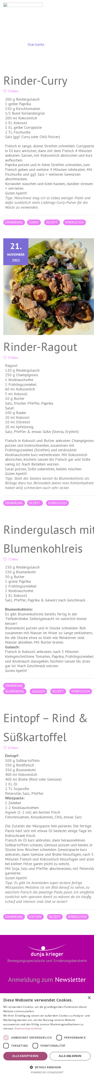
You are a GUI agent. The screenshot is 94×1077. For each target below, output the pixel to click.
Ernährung (14, 222)
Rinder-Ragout (40, 346)
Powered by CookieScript (47, 1072)
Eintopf (35, 917)
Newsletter (70, 979)
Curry (34, 222)
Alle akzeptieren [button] (25, 1056)
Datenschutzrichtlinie (28, 1028)
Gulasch (38, 691)
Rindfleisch (74, 222)
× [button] (89, 998)
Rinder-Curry (35, 80)
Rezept (52, 222)
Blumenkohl (14, 691)
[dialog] (47, 1035)
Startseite (36, 44)
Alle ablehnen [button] (70, 1056)
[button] (47, 1067)
